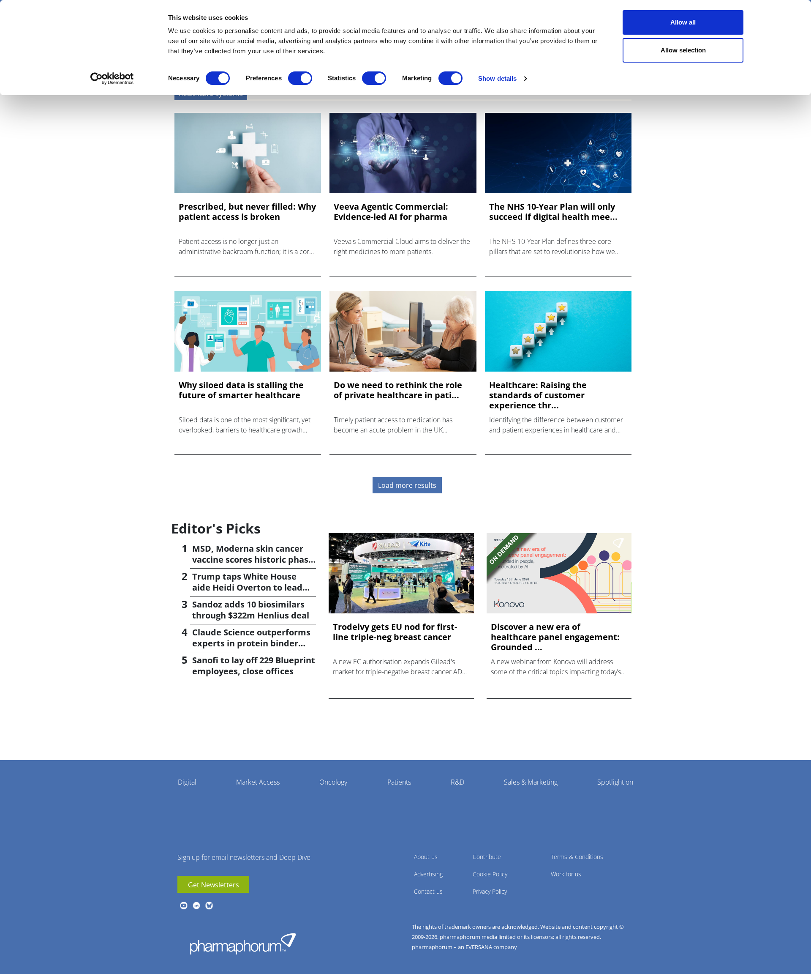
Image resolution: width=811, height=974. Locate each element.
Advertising (428, 874)
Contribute (487, 857)
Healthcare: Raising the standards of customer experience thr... (538, 395)
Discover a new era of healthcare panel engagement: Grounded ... (555, 637)
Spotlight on (615, 782)
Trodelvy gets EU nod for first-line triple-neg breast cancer (395, 632)
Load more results (407, 485)
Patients (399, 782)
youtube (184, 905)
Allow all (683, 22)
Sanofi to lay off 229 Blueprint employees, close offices (253, 665)
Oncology (333, 782)
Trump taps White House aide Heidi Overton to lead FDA (247, 587)
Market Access (258, 782)
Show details (497, 78)
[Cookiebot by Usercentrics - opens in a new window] (112, 78)
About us (426, 857)
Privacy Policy (490, 891)
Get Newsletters (213, 884)
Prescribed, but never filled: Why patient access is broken (247, 212)
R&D (457, 782)
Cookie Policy (490, 874)
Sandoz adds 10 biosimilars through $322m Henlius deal (250, 610)
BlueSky (209, 905)
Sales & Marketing (531, 782)
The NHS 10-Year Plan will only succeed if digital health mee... (553, 212)
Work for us (566, 874)
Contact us (428, 891)
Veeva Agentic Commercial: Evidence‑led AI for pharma (391, 212)
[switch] (300, 78)
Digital (187, 782)
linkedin (196, 905)
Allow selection (683, 50)
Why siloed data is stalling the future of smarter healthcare (241, 390)
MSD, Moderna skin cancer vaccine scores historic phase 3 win (252, 559)
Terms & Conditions (577, 857)
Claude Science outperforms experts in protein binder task (251, 643)
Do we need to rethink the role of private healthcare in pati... (398, 390)
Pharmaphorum (243, 943)
